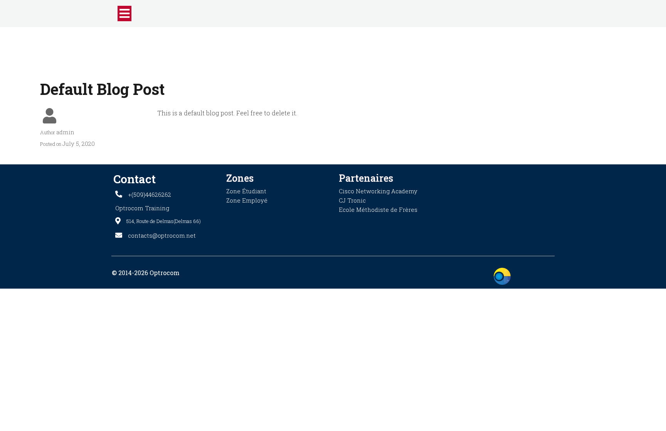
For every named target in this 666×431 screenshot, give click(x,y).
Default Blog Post (102, 89)
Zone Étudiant (246, 191)
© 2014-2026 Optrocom (146, 273)
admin (65, 132)
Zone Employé (246, 200)
